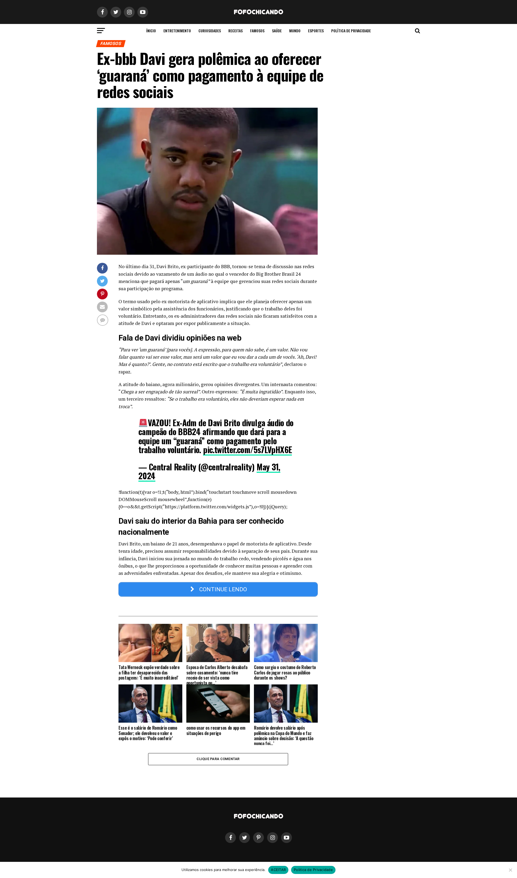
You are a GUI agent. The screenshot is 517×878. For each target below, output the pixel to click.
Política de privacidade (351, 30)
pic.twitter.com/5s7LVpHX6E (247, 449)
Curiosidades (209, 30)
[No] (510, 870)
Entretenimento (177, 30)
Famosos (257, 30)
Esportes (316, 30)
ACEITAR (278, 869)
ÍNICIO (151, 30)
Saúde (277, 30)
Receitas (235, 30)
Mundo (295, 30)
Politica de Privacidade (313, 869)
